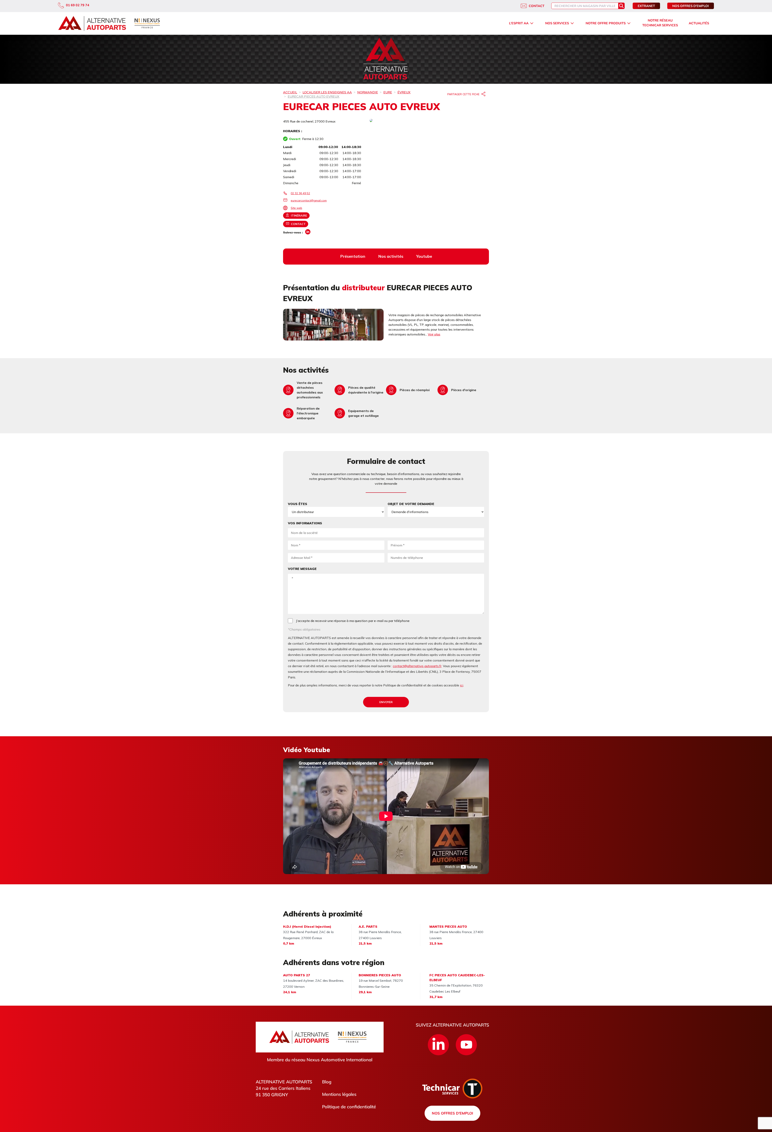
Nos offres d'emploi (690, 6)
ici (461, 685)
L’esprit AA (519, 23)
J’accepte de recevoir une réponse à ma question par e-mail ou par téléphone (353, 621)
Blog (326, 1082)
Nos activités (390, 256)
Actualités (699, 23)
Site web (296, 208)
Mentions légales (339, 1094)
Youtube (424, 256)
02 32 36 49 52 (300, 193)
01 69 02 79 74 (77, 5)
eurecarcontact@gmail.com (309, 200)
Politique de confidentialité (349, 1107)
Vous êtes (297, 504)
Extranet (646, 6)
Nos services (557, 23)
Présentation (352, 256)
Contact (536, 6)
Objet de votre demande (411, 504)
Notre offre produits (606, 23)
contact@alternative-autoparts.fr (417, 666)
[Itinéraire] (429, 121)
